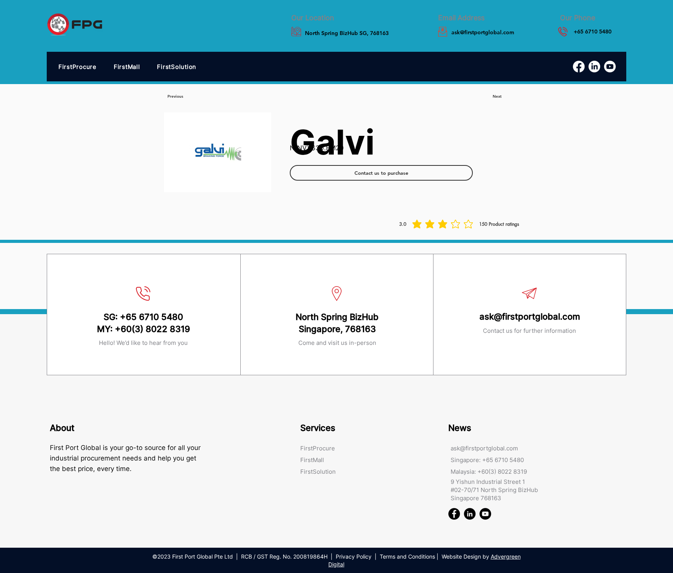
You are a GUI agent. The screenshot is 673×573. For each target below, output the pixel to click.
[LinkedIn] (594, 66)
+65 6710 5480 (151, 317)
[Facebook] (579, 66)
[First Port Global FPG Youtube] (485, 514)
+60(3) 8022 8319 (152, 329)
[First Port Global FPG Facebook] (454, 514)
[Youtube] (610, 66)
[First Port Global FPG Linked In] (470, 514)
